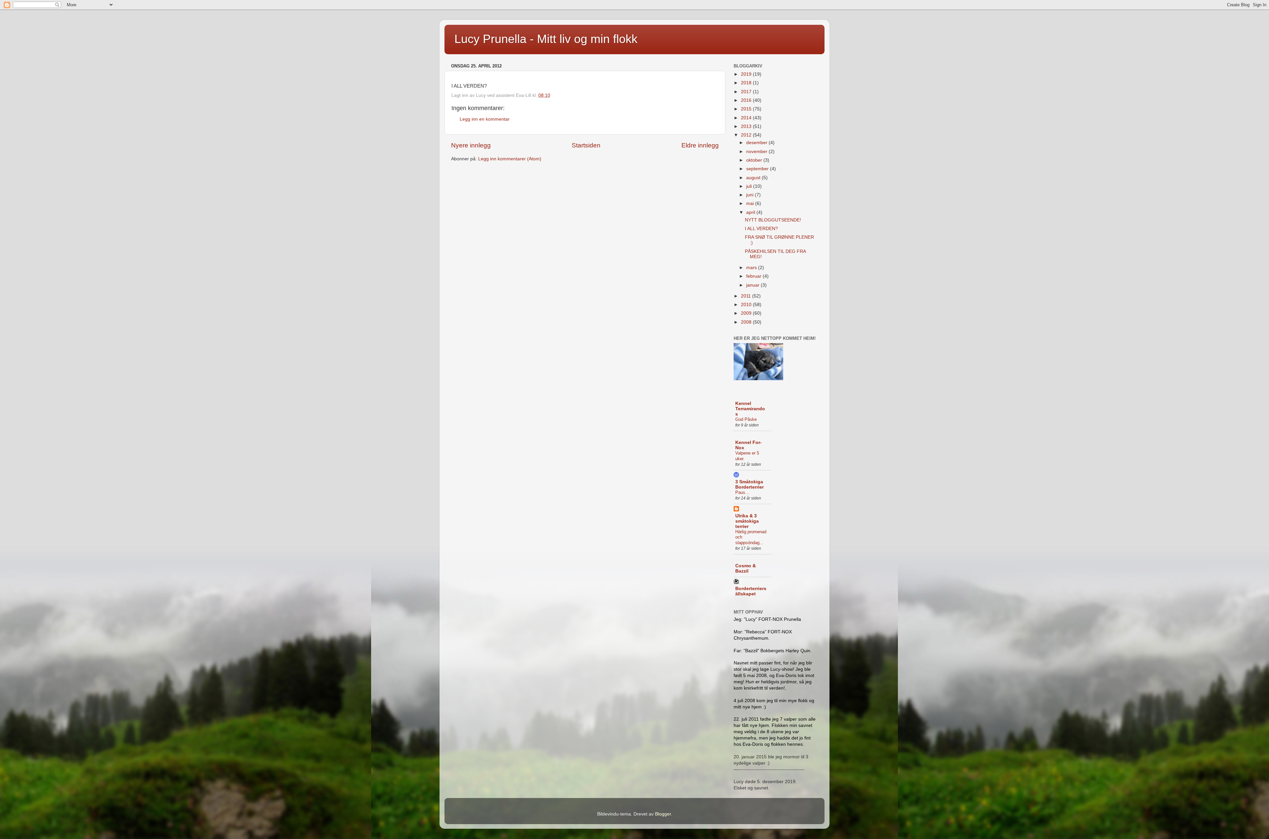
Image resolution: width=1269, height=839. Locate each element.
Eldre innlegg (700, 145)
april (751, 212)
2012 (747, 135)
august (754, 177)
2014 (747, 117)
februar (754, 276)
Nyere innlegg (471, 145)
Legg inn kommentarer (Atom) (509, 158)
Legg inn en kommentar (485, 119)
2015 (747, 108)
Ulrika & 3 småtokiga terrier (747, 521)
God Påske (746, 419)
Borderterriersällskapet (750, 591)
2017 (747, 91)
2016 (747, 100)
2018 (747, 82)
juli (749, 186)
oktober (754, 160)
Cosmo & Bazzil (745, 568)
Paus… (742, 492)
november (757, 151)
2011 (746, 296)
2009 (747, 313)
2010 (747, 304)
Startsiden (586, 145)
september (758, 168)
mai (750, 203)
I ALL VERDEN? (762, 228)
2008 (747, 322)
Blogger (663, 814)
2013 (747, 126)
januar (753, 285)
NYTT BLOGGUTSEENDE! (773, 220)
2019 (747, 74)
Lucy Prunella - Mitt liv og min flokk (545, 39)
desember (757, 142)
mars (752, 267)
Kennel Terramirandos (750, 409)
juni (750, 194)
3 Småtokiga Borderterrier (749, 484)
